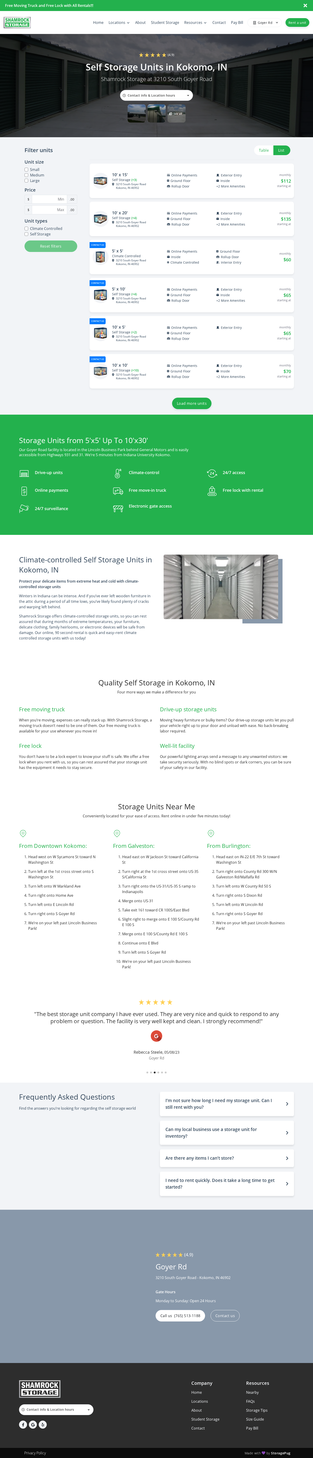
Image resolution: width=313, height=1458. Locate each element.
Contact (198, 1428)
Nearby (252, 1392)
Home (196, 1392)
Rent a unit (297, 22)
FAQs (250, 1401)
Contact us (225, 1315)
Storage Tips (257, 1410)
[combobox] (156, 95)
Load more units (192, 403)
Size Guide (255, 1419)
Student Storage (205, 1419)
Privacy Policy (35, 1452)
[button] (137, 113)
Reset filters (51, 246)
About (196, 1410)
